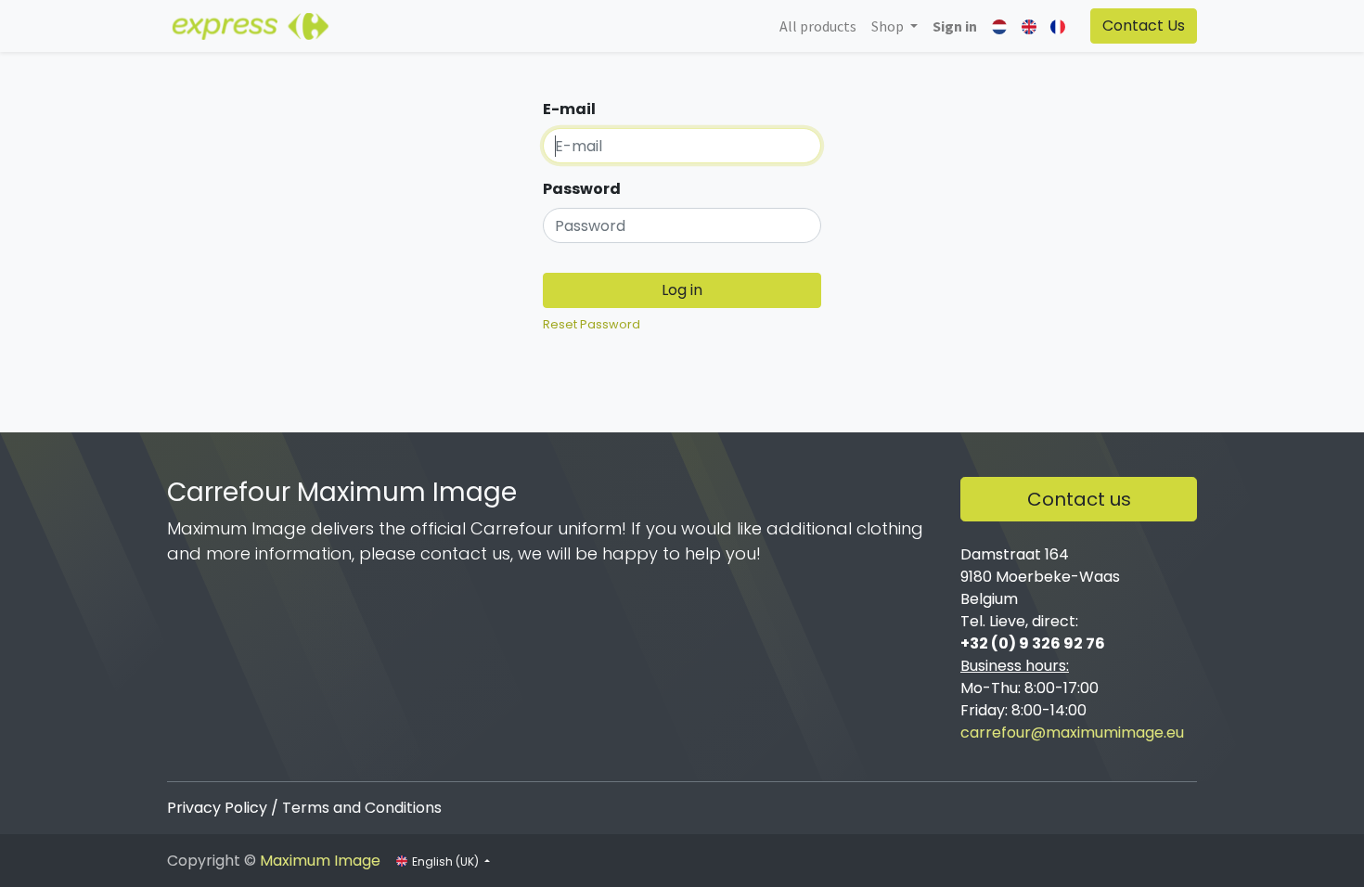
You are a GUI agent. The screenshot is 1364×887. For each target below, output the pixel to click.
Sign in (955, 26)
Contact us (1079, 499)
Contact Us (1143, 25)
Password (582, 188)
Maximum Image (320, 860)
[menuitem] (818, 26)
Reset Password (591, 324)
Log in (682, 290)
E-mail (569, 109)
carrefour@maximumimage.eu (1072, 732)
